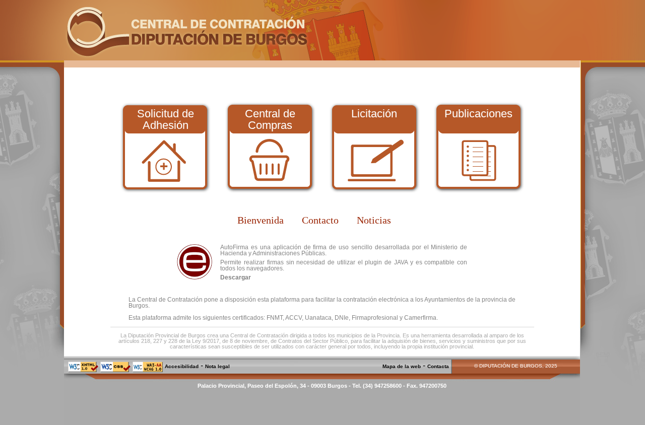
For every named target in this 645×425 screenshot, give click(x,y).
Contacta (438, 366)
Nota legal (217, 366)
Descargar (235, 277)
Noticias (374, 220)
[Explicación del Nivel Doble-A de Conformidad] (148, 370)
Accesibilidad (182, 366)
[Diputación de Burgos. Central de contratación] (187, 57)
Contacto (320, 220)
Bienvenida (260, 220)
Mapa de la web (401, 366)
